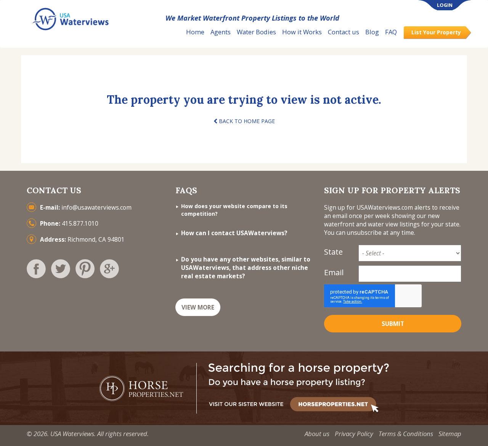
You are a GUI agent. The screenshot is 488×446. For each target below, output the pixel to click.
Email (334, 272)
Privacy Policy (354, 433)
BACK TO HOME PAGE (246, 121)
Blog (372, 31)
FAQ (391, 31)
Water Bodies (256, 31)
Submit (393, 324)
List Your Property (436, 32)
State (333, 252)
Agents (220, 31)
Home (195, 31)
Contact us (343, 31)
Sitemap (449, 433)
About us (317, 433)
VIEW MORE (197, 307)
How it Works (302, 31)
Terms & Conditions (406, 433)
